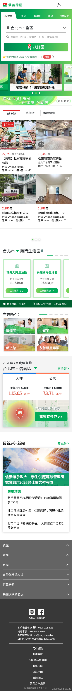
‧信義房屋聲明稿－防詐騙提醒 (46, 304)
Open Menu (66, 5)
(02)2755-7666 (37, 631)
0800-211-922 (45, 627)
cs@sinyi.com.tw (43, 635)
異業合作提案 (37, 683)
